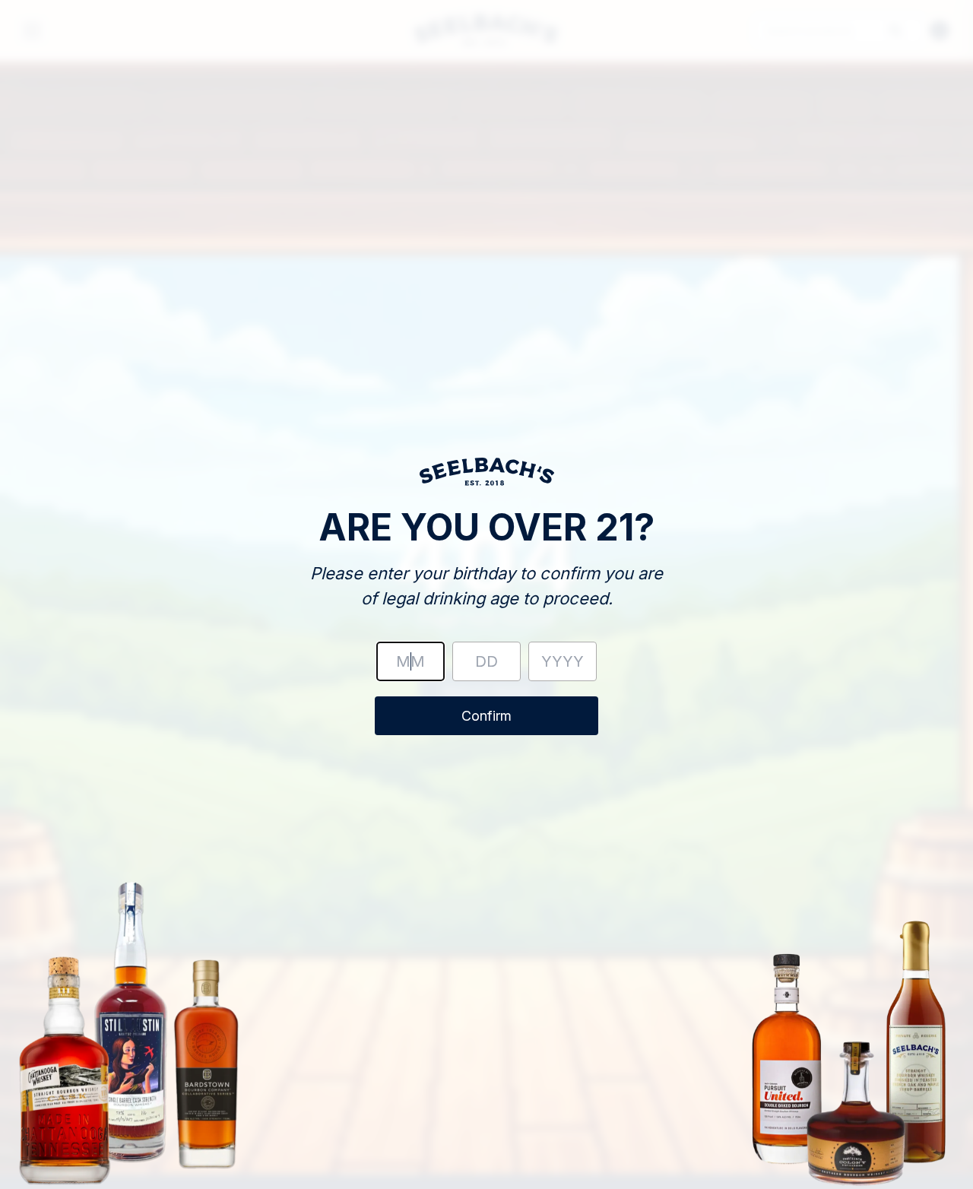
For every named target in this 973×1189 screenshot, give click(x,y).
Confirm (486, 716)
